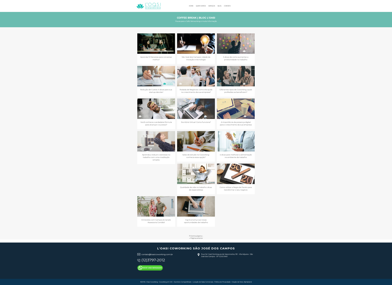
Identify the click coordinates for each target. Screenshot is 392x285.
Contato (227, 6)
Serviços (211, 6)
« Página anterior (196, 238)
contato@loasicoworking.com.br (157, 254)
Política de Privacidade (222, 282)
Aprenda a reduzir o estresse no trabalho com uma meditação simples (156, 157)
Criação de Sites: (237, 282)
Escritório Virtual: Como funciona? (196, 122)
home (191, 6)
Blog (219, 6)
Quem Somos (201, 6)
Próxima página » (196, 236)
